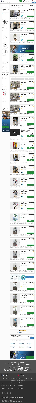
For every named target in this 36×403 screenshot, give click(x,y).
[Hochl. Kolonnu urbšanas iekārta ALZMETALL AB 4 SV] (15, 230)
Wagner (4, 24)
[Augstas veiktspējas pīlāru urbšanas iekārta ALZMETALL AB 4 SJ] (15, 286)
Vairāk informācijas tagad (30, 277)
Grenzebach (5, 23)
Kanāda (5, 94)
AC (3, 53)
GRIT (4, 25)
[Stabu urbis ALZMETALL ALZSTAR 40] (15, 121)
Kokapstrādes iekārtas (6, 7)
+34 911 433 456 (22, 375)
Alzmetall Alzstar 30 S (21, 347)
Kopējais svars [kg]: (4, 77)
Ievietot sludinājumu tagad (29, 51)
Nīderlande (5, 92)
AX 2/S (5, 41)
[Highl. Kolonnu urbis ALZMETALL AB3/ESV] (15, 266)
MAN (4, 14)
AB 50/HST (5, 37)
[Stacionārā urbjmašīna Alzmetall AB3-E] (15, 97)
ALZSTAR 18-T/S (6, 47)
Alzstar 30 (5, 44)
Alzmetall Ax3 (28, 344)
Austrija (5, 91)
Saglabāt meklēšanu (22, 330)
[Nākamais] (19, 13)
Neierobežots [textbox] (4, 89)
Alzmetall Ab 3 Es (13, 343)
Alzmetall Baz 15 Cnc (29, 347)
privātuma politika (16, 401)
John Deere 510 (9, 378)
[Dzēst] (31, 2)
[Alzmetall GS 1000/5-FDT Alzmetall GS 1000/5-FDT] (15, 13)
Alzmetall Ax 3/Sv (29, 343)
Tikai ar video (5, 107)
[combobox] (5, 89)
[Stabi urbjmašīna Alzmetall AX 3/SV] (15, 109)
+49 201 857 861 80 (5, 375)
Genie (4, 15)
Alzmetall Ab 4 (12, 347)
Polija (5, 93)
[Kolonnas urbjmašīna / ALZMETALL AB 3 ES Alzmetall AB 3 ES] (15, 217)
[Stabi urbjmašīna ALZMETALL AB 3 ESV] (15, 205)
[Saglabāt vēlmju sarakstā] (33, 10)
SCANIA (4, 18)
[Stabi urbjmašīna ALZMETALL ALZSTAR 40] (15, 193)
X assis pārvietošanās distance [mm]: (5, 80)
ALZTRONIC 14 (6, 51)
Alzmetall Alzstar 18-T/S (22, 344)
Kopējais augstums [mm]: (5, 74)
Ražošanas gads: (4, 63)
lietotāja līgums (20, 401)
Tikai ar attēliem (5, 106)
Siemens (4, 19)
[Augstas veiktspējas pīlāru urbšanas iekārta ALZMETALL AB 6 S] (15, 169)
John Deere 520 (32, 378)
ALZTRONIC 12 (6, 52)
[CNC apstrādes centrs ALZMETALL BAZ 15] (15, 25)
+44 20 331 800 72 (5, 374)
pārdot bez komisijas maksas (5, 127)
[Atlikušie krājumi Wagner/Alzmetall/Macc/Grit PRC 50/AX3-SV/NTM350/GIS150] (15, 69)
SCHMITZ (4, 20)
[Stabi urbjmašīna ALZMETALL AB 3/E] (15, 242)
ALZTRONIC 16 (6, 50)
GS (3, 30)
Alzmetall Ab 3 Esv (13, 344)
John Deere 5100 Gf (4, 378)
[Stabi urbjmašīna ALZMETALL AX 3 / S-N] (15, 182)
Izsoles (4, 103)
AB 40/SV (5, 34)
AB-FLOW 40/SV (5, 58)
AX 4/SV (5, 42)
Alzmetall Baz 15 (29, 346)
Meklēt (34, 2)
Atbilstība (31, 5)
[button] (35, 1)
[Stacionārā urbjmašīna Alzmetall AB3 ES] (15, 85)
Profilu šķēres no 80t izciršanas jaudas (15, 380)
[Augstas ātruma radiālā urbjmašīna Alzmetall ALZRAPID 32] (15, 157)
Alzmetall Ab (30, 79)
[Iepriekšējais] (32, 77)
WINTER (4, 22)
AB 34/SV (5, 35)
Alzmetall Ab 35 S (13, 346)
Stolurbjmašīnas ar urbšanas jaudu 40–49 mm (17, 79)
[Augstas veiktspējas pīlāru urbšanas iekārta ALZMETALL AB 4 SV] (15, 310)
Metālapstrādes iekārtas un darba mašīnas (5, 6)
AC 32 (5, 54)
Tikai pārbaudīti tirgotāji (5, 109)
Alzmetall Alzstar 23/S (21, 346)
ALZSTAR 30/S (5, 45)
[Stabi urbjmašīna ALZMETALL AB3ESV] (15, 145)
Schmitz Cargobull (5, 21)
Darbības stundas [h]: (4, 66)
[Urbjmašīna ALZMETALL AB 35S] (15, 57)
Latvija (5, 86)
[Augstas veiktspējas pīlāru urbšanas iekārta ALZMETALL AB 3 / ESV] (15, 322)
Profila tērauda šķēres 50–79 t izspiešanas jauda (18, 378)
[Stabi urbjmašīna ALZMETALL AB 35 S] (15, 37)
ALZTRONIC (4, 49)
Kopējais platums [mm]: (4, 71)
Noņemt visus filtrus (17, 7)
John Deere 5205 (27, 378)
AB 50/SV (5, 36)
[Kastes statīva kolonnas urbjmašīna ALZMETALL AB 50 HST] (15, 254)
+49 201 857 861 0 (22, 374)
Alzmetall (4, 13)
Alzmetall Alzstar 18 (21, 343)
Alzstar (4, 43)
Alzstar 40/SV (5, 46)
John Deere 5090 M (23, 380)
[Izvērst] (22, 19)
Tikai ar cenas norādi (5, 62)
